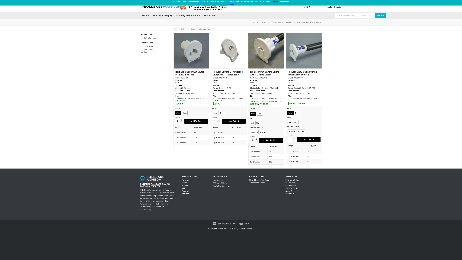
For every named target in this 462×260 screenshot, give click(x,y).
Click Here (274, 1)
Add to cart (196, 121)
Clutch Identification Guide (259, 180)
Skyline (184, 183)
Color (177, 108)
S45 (183, 188)
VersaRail (185, 191)
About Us (289, 191)
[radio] (178, 113)
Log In (329, 7)
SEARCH (380, 15)
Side (251, 118)
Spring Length (256, 127)
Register (338, 7)
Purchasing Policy (292, 180)
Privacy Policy (291, 185)
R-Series (185, 185)
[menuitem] (329, 7)
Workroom (186, 194)
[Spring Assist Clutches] (142, 49)
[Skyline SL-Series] (142, 38)
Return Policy (290, 183)
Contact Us (290, 194)
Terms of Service (292, 188)
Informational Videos (257, 183)
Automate (185, 180)
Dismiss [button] (231, 4)
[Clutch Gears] (142, 46)
